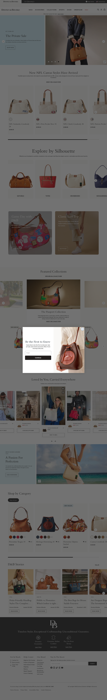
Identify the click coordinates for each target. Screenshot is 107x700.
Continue (38, 358)
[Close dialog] (82, 329)
